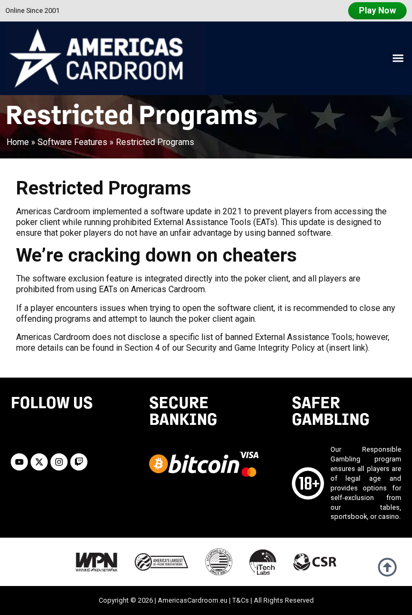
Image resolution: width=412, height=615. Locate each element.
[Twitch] (78, 462)
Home (17, 142)
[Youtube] (19, 462)
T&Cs (240, 600)
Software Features (72, 142)
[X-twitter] (39, 462)
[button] (398, 58)
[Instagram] (59, 462)
